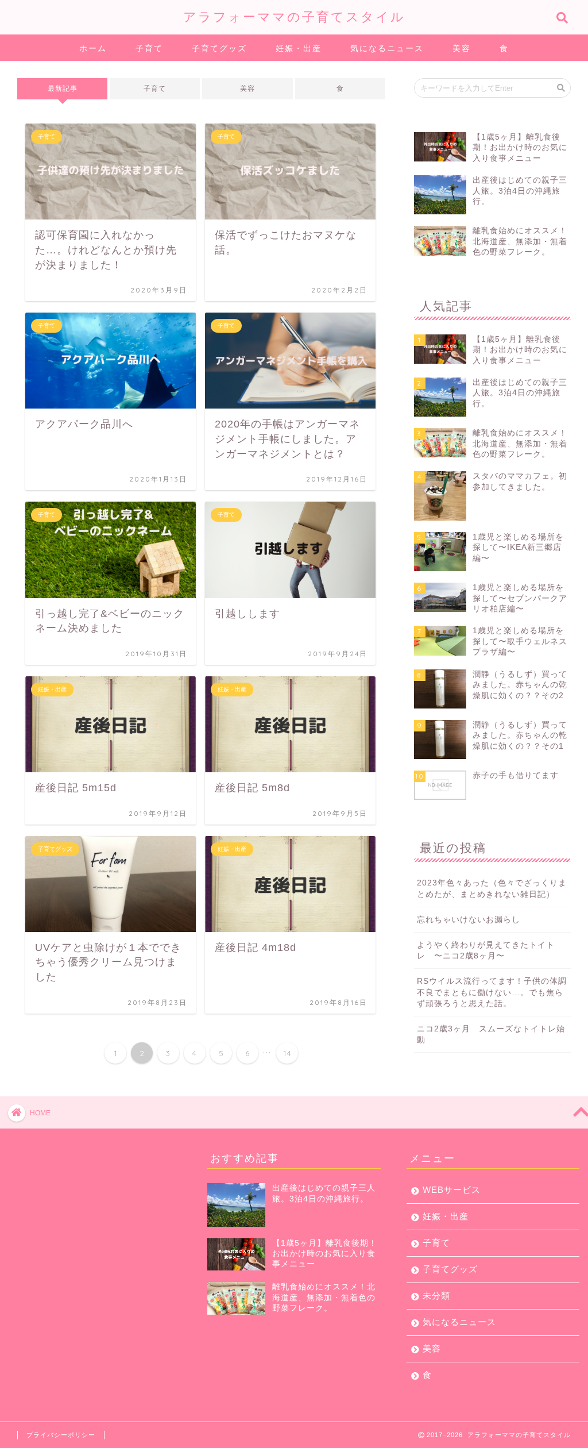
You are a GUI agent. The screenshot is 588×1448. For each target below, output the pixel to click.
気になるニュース (387, 48)
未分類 (436, 1295)
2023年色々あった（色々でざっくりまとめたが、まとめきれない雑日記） (492, 888)
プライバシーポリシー (60, 1434)
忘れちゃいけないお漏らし (468, 919)
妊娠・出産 (299, 48)
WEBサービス (452, 1190)
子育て (149, 48)
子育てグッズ (219, 48)
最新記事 (63, 88)
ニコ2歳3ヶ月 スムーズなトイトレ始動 (491, 1034)
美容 (461, 48)
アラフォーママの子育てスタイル (294, 16)
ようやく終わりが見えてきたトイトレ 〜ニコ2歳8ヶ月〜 (486, 950)
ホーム (93, 48)
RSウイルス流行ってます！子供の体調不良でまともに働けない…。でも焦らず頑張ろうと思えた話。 (492, 992)
